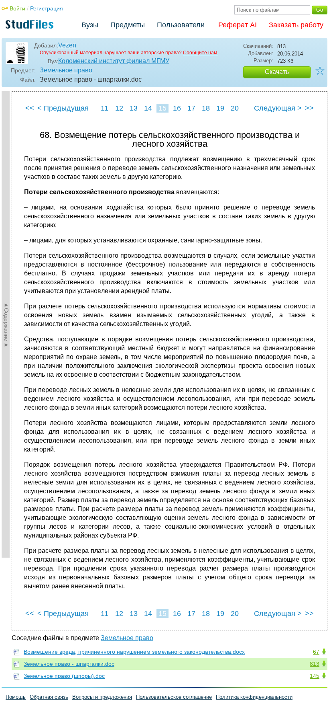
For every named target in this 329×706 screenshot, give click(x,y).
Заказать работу (296, 25)
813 (314, 664)
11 (104, 108)
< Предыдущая (63, 108)
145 (314, 676)
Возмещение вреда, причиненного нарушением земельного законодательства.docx (134, 652)
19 (220, 108)
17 (191, 108)
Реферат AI (237, 25)
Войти (17, 8)
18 (206, 108)
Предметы (127, 25)
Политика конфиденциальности (254, 697)
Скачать (277, 71)
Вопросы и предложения (102, 697)
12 (119, 108)
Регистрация (46, 8)
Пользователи (181, 25)
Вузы (89, 25)
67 (316, 652)
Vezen (67, 45)
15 (162, 108)
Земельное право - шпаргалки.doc (69, 664)
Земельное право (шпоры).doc (64, 676)
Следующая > (278, 108)
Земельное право (66, 70)
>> (309, 108)
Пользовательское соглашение (174, 697)
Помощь (16, 697)
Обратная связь (49, 697)
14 (148, 108)
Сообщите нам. (200, 52)
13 (134, 108)
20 (235, 108)
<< (29, 108)
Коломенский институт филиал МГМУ (113, 60)
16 (177, 108)
